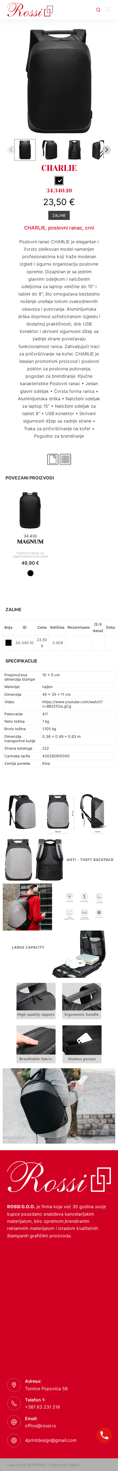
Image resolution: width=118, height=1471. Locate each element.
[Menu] (108, 9)
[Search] (98, 10)
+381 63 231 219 (42, 1407)
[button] (25, 150)
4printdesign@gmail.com (51, 1440)
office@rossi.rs (40, 1425)
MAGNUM (30, 542)
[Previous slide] (11, 149)
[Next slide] (106, 149)
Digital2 (74, 1465)
